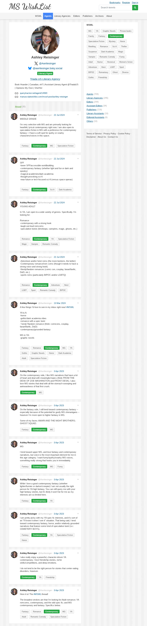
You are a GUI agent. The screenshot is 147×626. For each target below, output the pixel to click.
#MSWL (70, 307)
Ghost (115, 72)
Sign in (135, 2)
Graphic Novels (38, 353)
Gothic (24, 353)
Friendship (50, 577)
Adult (24, 358)
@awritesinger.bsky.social (47, 68)
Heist (66, 285)
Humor (100, 62)
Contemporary (39, 146)
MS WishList (30, 6)
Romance (26, 239)
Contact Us (113, 137)
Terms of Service (94, 133)
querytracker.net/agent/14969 (33, 93)
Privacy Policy (110, 133)
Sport (33, 290)
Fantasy (25, 146)
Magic (24, 244)
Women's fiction (126, 62)
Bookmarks (115, 2)
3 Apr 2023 (59, 371)
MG (51, 146)
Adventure (55, 285)
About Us (102, 137)
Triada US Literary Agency (45, 79)
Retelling (92, 46)
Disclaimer (91, 137)
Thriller (124, 46)
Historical (111, 62)
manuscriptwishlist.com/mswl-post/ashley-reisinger (44, 96)
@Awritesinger (47, 63)
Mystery (112, 41)
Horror (51, 353)
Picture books (125, 31)
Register (126, 2)
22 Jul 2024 (59, 115)
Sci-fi (52, 190)
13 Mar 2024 (60, 303)
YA (52, 239)
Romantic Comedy (50, 244)
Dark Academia (65, 190)
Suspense (92, 52)
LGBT (24, 290)
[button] (78, 114)
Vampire (34, 244)
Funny (60, 467)
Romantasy (103, 72)
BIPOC (63, 290)
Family (91, 36)
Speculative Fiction (66, 146)
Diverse (125, 72)
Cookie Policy (124, 133)
